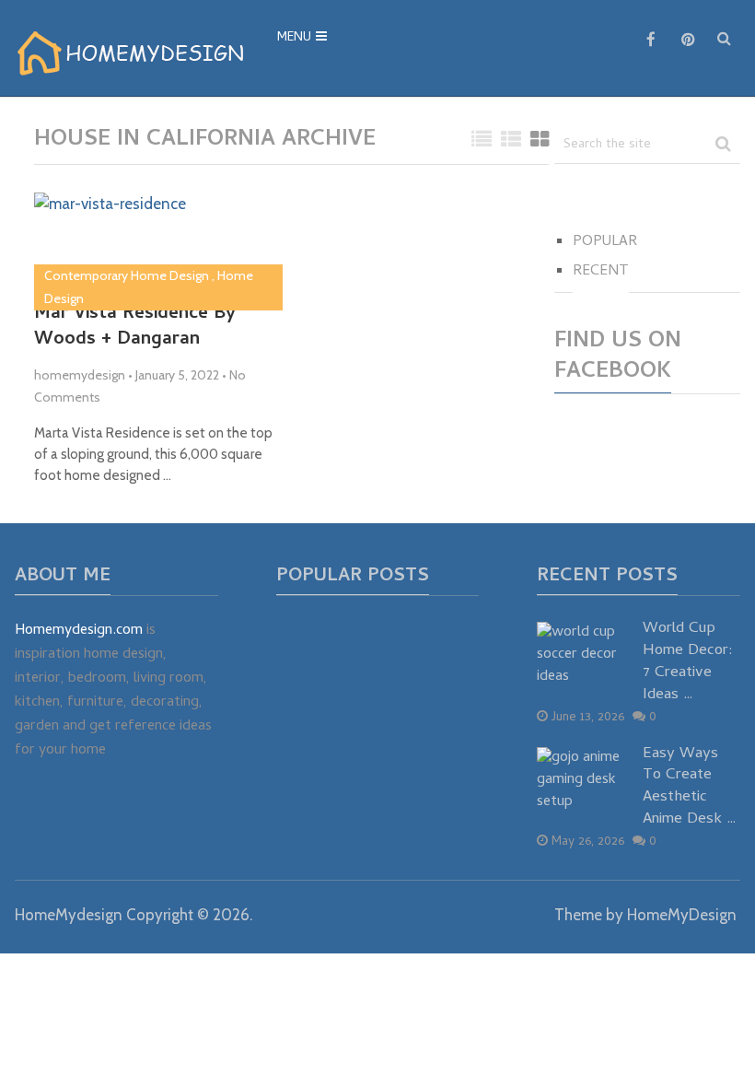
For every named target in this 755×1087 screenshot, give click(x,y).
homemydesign (79, 375)
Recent (601, 272)
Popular (605, 242)
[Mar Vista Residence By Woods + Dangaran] (110, 240)
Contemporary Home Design (126, 275)
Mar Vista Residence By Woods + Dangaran (135, 328)
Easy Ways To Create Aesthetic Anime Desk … (690, 788)
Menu (294, 38)
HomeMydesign (68, 915)
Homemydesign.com (79, 631)
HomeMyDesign (682, 915)
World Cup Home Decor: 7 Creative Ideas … (688, 663)
